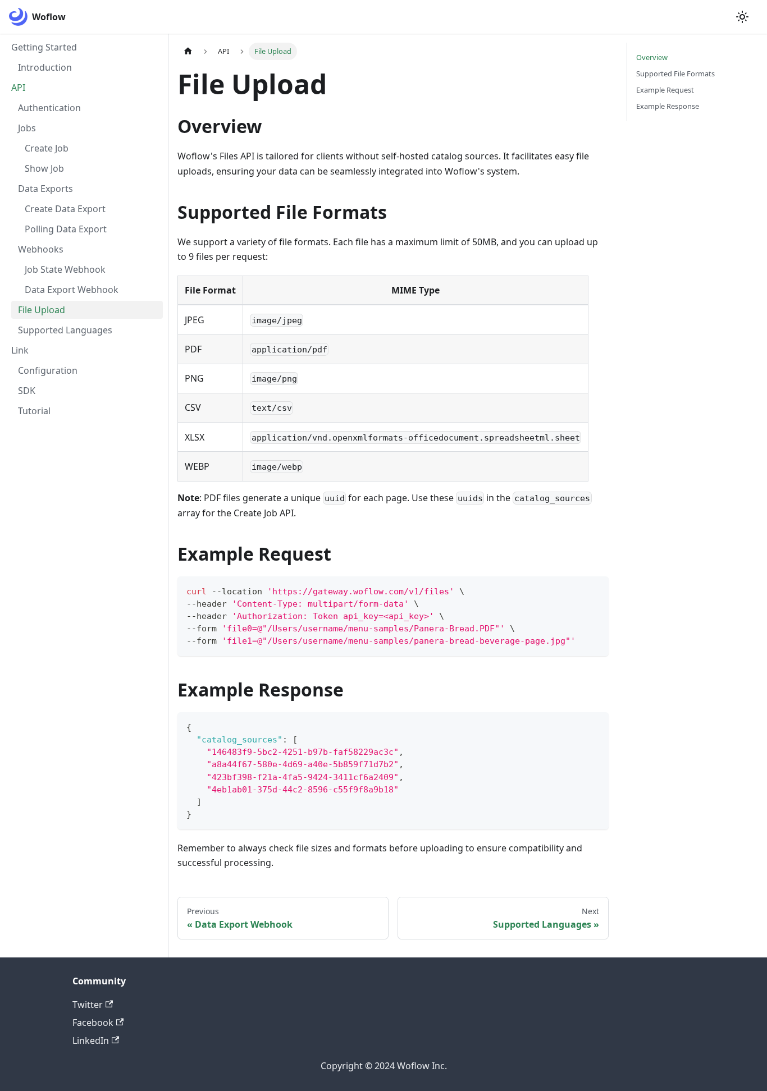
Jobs (27, 128)
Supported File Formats (675, 73)
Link (20, 350)
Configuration (47, 370)
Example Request (665, 90)
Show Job (44, 168)
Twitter (87, 1004)
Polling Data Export (66, 229)
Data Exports (45, 188)
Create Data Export (65, 209)
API (18, 87)
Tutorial (34, 411)
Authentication (49, 108)
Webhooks (40, 249)
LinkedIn (90, 1040)
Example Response (667, 106)
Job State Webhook (65, 269)
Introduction (45, 67)
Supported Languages (65, 330)
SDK (26, 390)
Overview (652, 57)
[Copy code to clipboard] (595, 590)
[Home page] (188, 51)
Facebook (92, 1022)
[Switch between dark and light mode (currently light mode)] (742, 17)
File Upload (41, 310)
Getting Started (44, 47)
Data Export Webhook (71, 289)
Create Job (47, 148)
